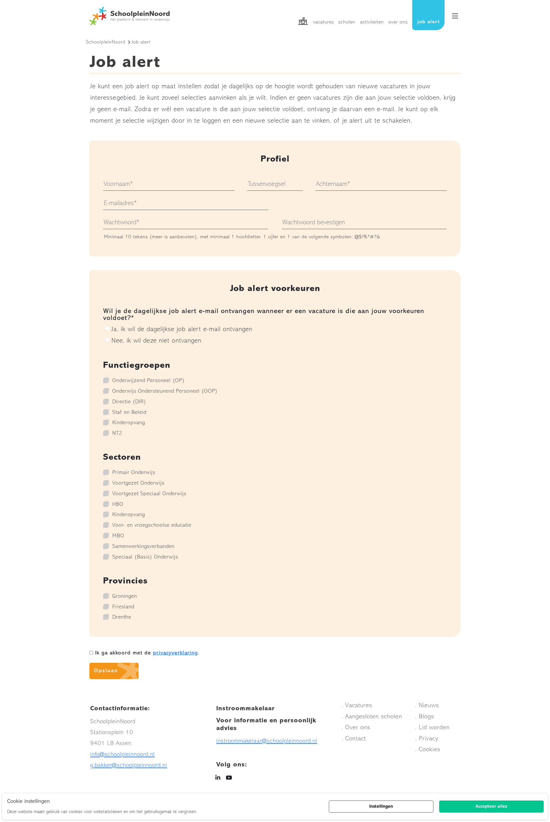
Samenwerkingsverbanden (143, 546)
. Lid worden (432, 727)
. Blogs (424, 716)
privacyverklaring (175, 653)
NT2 (117, 433)
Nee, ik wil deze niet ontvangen (156, 341)
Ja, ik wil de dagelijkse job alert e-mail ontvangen (181, 329)
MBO (118, 536)
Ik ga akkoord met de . (146, 653)
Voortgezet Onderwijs (138, 483)
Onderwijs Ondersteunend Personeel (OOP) (165, 391)
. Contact (353, 739)
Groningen (124, 596)
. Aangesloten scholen (371, 716)
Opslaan (106, 671)
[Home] (131, 16)
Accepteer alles (491, 806)
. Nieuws (427, 705)
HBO (117, 504)
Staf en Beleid (129, 412)
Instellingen (381, 806)
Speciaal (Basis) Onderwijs (145, 557)
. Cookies (427, 749)
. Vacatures (356, 705)
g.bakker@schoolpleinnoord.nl (128, 765)
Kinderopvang (128, 423)
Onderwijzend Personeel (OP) (148, 381)
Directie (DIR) (129, 402)
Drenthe (121, 617)
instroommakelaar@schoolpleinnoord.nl (266, 741)
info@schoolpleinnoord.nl (122, 755)
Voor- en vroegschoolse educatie (151, 525)
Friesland (123, 607)
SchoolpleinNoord (105, 42)
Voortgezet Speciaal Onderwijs (149, 494)
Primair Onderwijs (133, 472)
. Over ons (355, 727)
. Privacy (426, 739)
